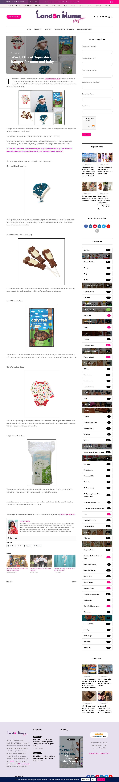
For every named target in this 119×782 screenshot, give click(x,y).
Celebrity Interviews (13, 5)
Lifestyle (89, 5)
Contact (48, 29)
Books (65, 5)
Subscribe (15, 16)
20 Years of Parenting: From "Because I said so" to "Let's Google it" (105, 709)
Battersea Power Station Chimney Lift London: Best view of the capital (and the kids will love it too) (88, 172)
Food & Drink (56, 5)
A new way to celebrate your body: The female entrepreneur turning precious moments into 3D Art (104, 202)
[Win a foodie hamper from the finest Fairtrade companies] (17, 561)
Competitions (27, 5)
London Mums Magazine (64, 29)
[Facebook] (8, 538)
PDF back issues (24, 764)
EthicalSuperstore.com (52, 79)
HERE (12, 761)
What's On (37, 736)
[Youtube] (16, 538)
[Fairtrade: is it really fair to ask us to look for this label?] (64, 561)
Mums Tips (99, 5)
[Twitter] (13, 538)
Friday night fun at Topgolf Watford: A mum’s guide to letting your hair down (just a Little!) (89, 683)
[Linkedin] (11, 538)
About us (37, 29)
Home (29, 29)
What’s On (38, 5)
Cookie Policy (94, 753)
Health (81, 5)
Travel (47, 5)
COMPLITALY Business (23, 777)
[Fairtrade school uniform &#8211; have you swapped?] (41, 561)
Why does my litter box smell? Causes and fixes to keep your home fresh (89, 709)
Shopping (108, 5)
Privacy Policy (104, 753)
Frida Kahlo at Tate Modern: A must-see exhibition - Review (89, 198)
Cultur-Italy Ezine (84, 29)
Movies (73, 5)
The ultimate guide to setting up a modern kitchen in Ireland (104, 682)
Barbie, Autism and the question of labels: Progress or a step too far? (59, 2)
